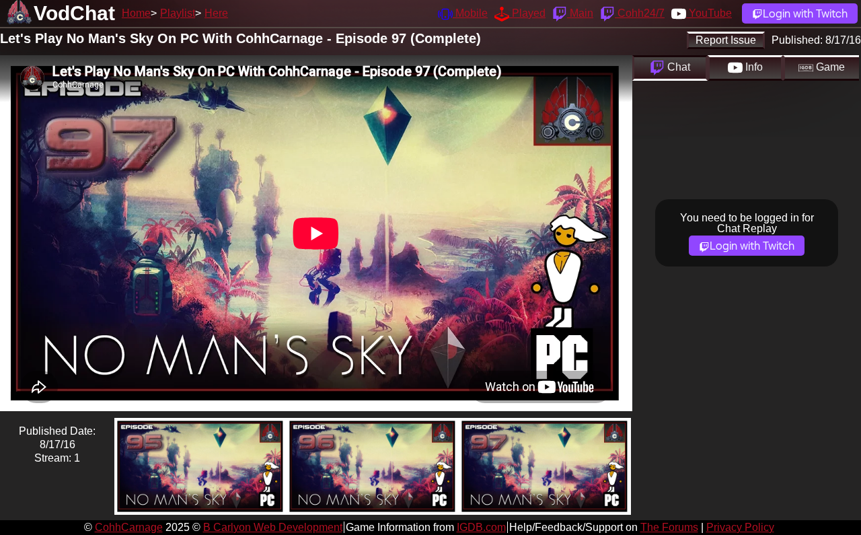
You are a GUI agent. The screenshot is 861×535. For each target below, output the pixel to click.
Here (216, 13)
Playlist (177, 13)
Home (136, 13)
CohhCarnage (129, 527)
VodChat (74, 13)
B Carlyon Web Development (272, 527)
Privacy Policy (740, 527)
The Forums (669, 527)
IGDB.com (481, 527)
